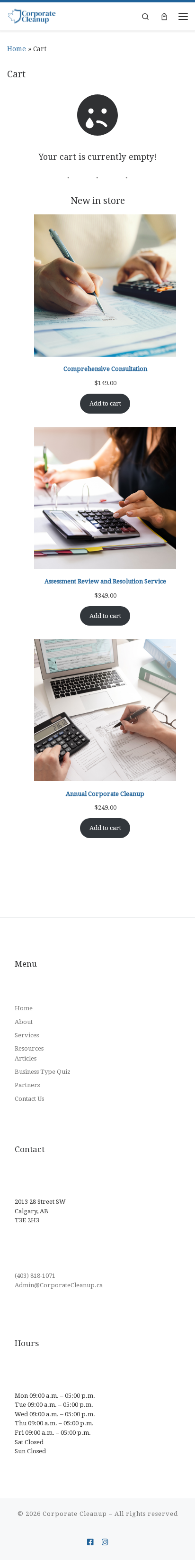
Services (27, 1035)
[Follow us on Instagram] (105, 1542)
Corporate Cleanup (75, 1513)
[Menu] (183, 16)
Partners (27, 1085)
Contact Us (29, 1098)
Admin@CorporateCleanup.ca (59, 1285)
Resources (29, 1048)
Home (16, 49)
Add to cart (105, 403)
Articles (25, 1058)
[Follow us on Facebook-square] (90, 1542)
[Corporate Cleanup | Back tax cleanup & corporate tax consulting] (32, 16)
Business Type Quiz (43, 1071)
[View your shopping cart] (164, 16)
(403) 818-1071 (35, 1275)
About (24, 1021)
